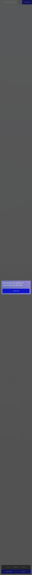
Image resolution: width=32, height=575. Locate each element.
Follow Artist (16, 291)
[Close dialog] (28, 283)
